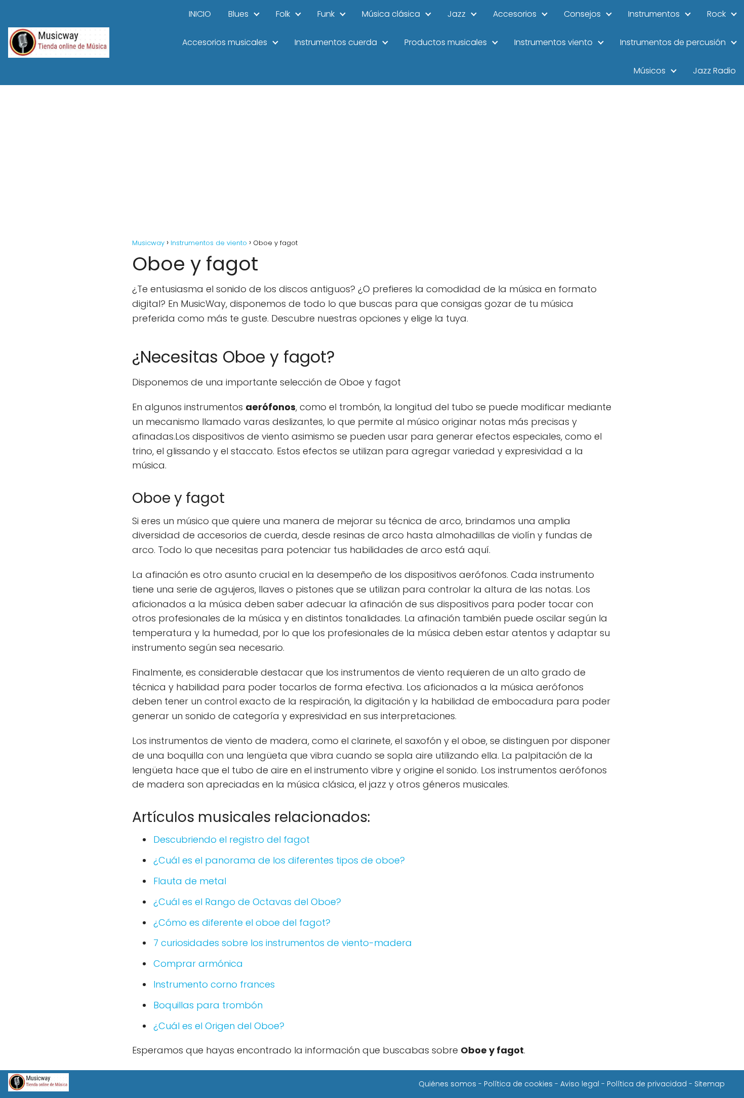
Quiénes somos (447, 1084)
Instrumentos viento (553, 42)
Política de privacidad (647, 1084)
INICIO (200, 14)
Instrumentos (654, 14)
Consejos (582, 14)
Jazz (456, 14)
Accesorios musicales (224, 42)
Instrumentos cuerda (336, 42)
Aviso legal (579, 1084)
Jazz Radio (714, 70)
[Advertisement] (372, 161)
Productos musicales (445, 42)
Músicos (650, 70)
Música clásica (391, 14)
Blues (238, 14)
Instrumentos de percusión (673, 42)
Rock (716, 14)
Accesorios (514, 14)
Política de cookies (518, 1084)
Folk (283, 14)
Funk (326, 14)
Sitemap (709, 1084)
